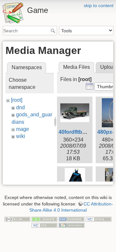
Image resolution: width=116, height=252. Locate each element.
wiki (20, 136)
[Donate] (44, 218)
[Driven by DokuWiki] (71, 225)
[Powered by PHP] (71, 218)
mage (22, 129)
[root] (16, 100)
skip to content (98, 5)
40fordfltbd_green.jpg (85, 132)
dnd (20, 107)
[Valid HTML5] (98, 218)
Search (54, 30)
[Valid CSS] (44, 225)
